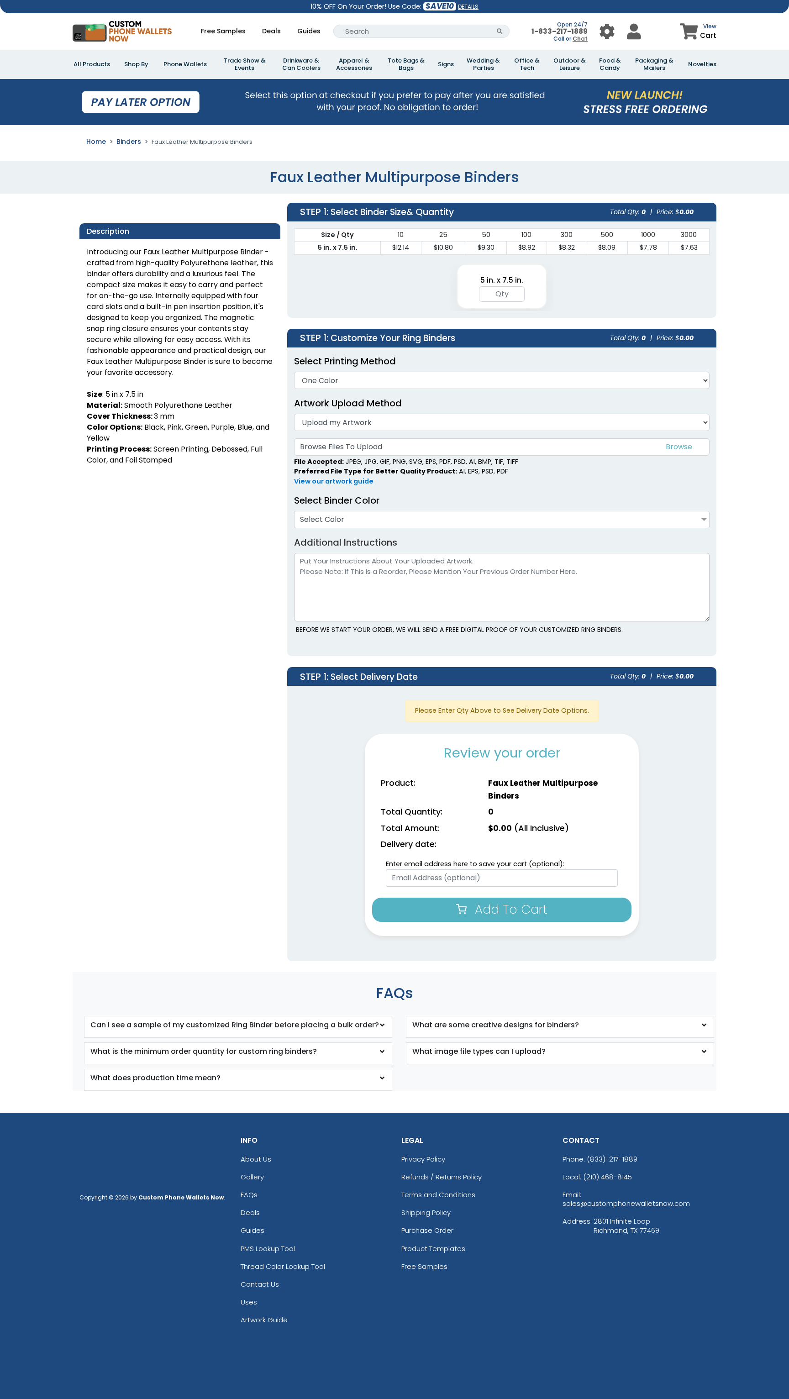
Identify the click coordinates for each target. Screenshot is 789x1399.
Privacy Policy (423, 1159)
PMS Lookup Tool (268, 1248)
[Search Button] (500, 31)
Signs (446, 64)
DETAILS (468, 7)
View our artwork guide (333, 481)
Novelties (702, 64)
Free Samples (223, 31)
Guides (309, 31)
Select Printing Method (345, 361)
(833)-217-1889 (612, 1159)
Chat (580, 38)
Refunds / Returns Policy (441, 1177)
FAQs (249, 1194)
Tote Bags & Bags (406, 64)
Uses (249, 1302)
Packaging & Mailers (654, 64)
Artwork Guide (264, 1320)
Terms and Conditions (438, 1194)
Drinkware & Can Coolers (301, 64)
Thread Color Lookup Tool (283, 1266)
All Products (92, 64)
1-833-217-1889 (559, 31)
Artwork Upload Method (348, 403)
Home (96, 141)
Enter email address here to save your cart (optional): (475, 863)
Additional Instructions (345, 542)
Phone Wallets (185, 64)
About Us (256, 1159)
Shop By (136, 64)
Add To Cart (509, 909)
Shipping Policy (426, 1212)
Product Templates (433, 1248)
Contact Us (260, 1284)
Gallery (252, 1177)
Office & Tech (527, 64)
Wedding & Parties (483, 64)
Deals (271, 31)
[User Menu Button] (607, 31)
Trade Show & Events (245, 64)
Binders (128, 141)
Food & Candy (610, 64)
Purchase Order (427, 1230)
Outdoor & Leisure (569, 64)
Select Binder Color (336, 500)
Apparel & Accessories (354, 64)
